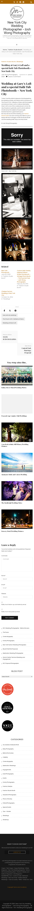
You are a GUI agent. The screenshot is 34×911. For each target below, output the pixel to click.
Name (3, 575)
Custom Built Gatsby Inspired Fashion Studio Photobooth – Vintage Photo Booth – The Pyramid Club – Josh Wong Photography (24, 276)
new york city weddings (9, 315)
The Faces (6, 632)
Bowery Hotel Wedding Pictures (12, 531)
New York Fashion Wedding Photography (14, 645)
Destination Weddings (9, 765)
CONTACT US (17, 852)
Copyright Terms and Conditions (17, 887)
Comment (4, 556)
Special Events (7, 807)
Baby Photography (8, 749)
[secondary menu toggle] (1, 1)
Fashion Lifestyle (7, 786)
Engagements (7, 769)
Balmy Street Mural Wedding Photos (13, 388)
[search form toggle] (31, 2)
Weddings (20, 61)
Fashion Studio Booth (8, 61)
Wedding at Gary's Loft (9, 323)
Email (3, 584)
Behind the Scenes (8, 753)
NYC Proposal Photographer (11, 663)
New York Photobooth (5, 271)
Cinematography (8, 636)
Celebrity (5, 757)
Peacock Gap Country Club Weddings (14, 416)
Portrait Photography (9, 803)
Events (5, 778)
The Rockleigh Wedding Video (11, 503)
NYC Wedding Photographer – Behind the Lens (16, 628)
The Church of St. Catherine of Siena (13, 319)
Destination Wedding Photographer (13, 653)
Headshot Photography (9, 795)
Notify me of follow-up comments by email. (13, 604)
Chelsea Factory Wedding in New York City (8, 293)
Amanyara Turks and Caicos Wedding (14, 475)
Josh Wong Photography (9, 75)
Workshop (6, 819)
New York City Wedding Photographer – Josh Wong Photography (17, 28)
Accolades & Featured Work (11, 745)
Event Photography (8, 774)
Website (3, 593)
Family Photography (8, 640)
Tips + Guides (7, 811)
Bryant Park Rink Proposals (10, 649)
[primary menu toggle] (17, 45)
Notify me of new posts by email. (10, 611)
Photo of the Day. (7, 799)
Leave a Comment (14, 77)
